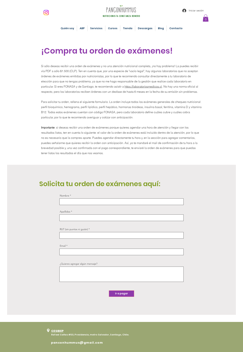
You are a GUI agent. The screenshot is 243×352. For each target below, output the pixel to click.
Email (63, 246)
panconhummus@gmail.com (77, 343)
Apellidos (65, 211)
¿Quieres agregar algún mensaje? (78, 263)
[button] (206, 18)
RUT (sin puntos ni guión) (74, 229)
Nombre (64, 195)
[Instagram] (46, 12)
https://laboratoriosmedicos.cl (143, 86)
